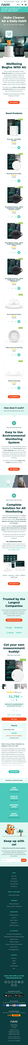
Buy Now (18, 147)
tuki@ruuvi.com (13, 1029)
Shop (18, 4)
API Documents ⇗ (14, 915)
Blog (14, 960)
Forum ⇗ (14, 917)
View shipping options (14, 737)
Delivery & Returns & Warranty (14, 944)
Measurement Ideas (14, 895)
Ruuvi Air (14, 876)
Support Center (14, 939)
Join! (24, 860)
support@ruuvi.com (13, 1031)
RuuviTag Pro (14, 881)
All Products (14, 396)
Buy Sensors (14, 102)
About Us (14, 958)
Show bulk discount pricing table (14, 705)
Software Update (14, 941)
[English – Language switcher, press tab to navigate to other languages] (25, 1)
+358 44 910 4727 (12, 1034)
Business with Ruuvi (14, 620)
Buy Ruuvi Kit (14, 583)
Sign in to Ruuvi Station (9, 1)
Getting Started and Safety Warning (14, 936)
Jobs (14, 968)
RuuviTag (14, 878)
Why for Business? (14, 903)
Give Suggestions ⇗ (14, 949)
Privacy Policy (14, 947)
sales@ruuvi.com (12, 1033)
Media (14, 963)
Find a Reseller (14, 966)
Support (17, 1)
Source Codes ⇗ (14, 920)
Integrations (14, 922)
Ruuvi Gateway (14, 883)
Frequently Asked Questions (14, 934)
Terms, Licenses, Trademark (14, 906)
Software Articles (14, 925)
